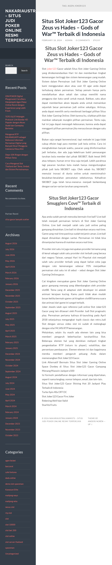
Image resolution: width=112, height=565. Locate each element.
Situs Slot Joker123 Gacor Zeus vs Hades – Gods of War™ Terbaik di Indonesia (73, 27)
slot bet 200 (10, 530)
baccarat (9, 466)
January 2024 (11, 418)
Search (9, 65)
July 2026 (9, 249)
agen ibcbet (10, 460)
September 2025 (12, 307)
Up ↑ (90, 424)
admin (69, 40)
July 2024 (9, 383)
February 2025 (12, 342)
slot (7, 518)
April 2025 (10, 330)
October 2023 (11, 435)
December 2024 (12, 354)
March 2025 (11, 336)
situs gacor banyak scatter (17, 219)
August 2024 (11, 377)
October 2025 (11, 301)
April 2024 (10, 400)
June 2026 (10, 255)
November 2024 (12, 360)
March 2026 (11, 272)
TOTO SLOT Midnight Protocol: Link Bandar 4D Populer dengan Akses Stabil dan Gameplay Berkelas (16, 122)
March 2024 (11, 406)
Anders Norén (95, 421)
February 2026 (12, 278)
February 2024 (12, 412)
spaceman (9, 547)
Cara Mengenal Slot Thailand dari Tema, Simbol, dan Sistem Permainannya (17, 166)
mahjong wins (11, 501)
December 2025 (12, 290)
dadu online (10, 478)
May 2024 (10, 394)
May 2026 (10, 261)
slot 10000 (10, 524)
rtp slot (8, 513)
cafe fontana (11, 472)
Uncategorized (12, 553)
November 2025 (12, 295)
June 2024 (10, 389)
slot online (10, 536)
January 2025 (11, 348)
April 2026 (10, 266)
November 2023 (12, 429)
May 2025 (10, 325)
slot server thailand (14, 542)
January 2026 (11, 284)
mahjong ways (11, 495)
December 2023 (12, 423)
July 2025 (9, 319)
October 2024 (11, 365)
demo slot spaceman (14, 484)
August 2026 (11, 243)
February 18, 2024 (52, 40)
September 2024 (12, 371)
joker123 (51, 68)
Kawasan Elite (11, 489)
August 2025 (11, 313)
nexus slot (9, 507)
